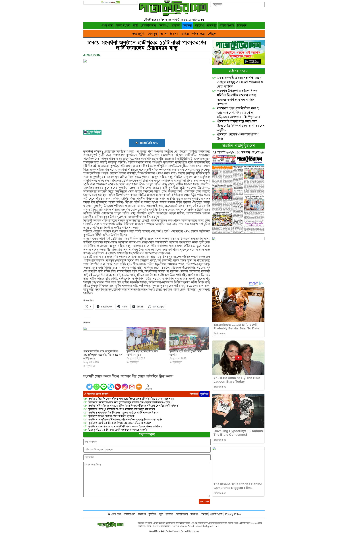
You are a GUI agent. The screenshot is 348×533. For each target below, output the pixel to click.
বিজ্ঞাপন (241, 25)
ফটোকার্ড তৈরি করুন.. (149, 142)
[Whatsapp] (96, 384)
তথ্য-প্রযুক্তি (138, 34)
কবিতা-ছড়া (198, 34)
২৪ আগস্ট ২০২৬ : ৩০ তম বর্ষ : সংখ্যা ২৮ (238, 152)
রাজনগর (211, 25)
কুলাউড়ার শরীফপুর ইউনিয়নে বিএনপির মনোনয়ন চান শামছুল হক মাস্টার (121, 409)
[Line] (103, 384)
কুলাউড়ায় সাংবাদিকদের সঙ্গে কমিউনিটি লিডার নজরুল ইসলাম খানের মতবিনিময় (125, 426)
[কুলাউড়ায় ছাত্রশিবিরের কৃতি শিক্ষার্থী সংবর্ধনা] (189, 338)
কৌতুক (212, 34)
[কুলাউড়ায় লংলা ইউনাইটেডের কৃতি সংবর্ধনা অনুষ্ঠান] (146, 338)
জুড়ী (135, 25)
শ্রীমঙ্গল (176, 25)
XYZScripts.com (192, 531)
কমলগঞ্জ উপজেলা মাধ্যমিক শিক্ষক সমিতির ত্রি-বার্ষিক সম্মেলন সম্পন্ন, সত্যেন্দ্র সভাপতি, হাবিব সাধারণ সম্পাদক (237, 97)
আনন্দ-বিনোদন (169, 34)
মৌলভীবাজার (148, 25)
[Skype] (110, 384)
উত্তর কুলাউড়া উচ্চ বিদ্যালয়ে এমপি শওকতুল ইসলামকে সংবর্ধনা (117, 430)
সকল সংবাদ (123, 25)
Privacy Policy (233, 514)
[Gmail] (132, 384)
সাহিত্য (185, 34)
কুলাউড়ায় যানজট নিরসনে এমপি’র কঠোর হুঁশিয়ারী (111, 416)
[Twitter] (89, 384)
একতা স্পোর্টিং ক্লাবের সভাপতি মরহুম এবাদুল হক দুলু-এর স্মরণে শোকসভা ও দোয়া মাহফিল (240, 82)
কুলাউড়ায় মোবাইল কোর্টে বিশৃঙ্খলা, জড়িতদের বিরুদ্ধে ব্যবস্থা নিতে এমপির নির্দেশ (125, 419)
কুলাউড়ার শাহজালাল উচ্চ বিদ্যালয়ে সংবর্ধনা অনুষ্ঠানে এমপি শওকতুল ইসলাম (123, 412)
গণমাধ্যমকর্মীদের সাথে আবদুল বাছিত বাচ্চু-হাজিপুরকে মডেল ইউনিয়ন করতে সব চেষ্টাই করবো (102, 355)
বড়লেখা (199, 25)
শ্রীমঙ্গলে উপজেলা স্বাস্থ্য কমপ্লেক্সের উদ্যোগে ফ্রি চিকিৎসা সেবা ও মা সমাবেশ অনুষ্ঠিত (240, 125)
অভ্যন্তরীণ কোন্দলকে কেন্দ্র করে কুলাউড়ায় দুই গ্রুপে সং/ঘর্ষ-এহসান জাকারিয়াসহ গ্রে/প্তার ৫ (130, 402)
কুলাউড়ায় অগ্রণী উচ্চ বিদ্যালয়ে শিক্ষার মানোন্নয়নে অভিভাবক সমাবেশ (120, 423)
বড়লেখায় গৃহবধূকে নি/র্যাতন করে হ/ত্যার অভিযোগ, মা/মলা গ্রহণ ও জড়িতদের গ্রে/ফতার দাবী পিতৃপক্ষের (238, 112)
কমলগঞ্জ (164, 25)
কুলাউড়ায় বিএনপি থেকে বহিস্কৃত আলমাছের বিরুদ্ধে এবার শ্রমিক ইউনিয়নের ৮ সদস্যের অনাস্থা (131, 399)
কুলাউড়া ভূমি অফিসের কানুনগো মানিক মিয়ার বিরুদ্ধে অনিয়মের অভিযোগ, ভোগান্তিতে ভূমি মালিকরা (133, 406)
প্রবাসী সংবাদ (226, 25)
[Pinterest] (118, 384)
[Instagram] (125, 384)
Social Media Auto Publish (160, 531)
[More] (139, 384)
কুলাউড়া (187, 25)
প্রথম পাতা (107, 25)
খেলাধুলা (153, 34)
